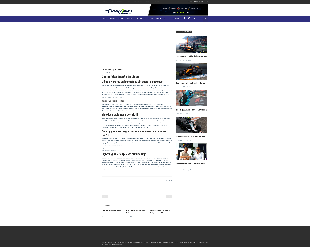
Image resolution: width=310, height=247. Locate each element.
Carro (128, 2)
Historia (158, 18)
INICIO (104, 18)
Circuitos (120, 18)
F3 (169, 18)
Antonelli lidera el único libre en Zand (190, 137)
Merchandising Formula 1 (116, 2)
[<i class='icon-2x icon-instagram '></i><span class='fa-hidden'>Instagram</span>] (189, 19)
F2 (164, 18)
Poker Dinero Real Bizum (108, 172)
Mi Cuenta (104, 2)
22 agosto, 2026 (187, 86)
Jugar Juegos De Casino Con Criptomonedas (113, 148)
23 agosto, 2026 (187, 60)
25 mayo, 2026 (106, 216)
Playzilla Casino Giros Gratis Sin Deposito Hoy (113, 97)
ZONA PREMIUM (141, 18)
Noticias (112, 18)
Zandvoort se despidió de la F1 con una (191, 56)
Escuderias (130, 18)
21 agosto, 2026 (187, 113)
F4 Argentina (177, 18)
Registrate (148, 2)
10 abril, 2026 (108, 72)
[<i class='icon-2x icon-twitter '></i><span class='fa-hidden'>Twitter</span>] (194, 19)
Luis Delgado (179, 60)
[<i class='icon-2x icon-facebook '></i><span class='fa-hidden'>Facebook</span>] (184, 19)
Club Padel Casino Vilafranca (109, 150)
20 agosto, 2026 (187, 170)
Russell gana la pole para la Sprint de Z (191, 110)
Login (206, 2)
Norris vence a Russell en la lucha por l (191, 83)
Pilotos (150, 18)
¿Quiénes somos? (138, 2)
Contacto (157, 2)
